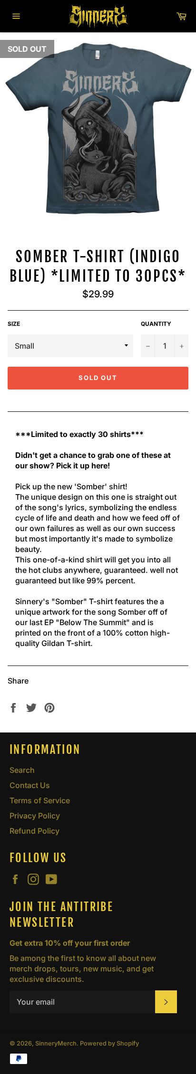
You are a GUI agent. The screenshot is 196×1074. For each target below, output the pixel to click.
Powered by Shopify (109, 1043)
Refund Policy (34, 831)
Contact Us (30, 785)
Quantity (156, 323)
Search (22, 770)
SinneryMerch (56, 1043)
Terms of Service (40, 800)
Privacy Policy (35, 815)
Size (14, 323)
